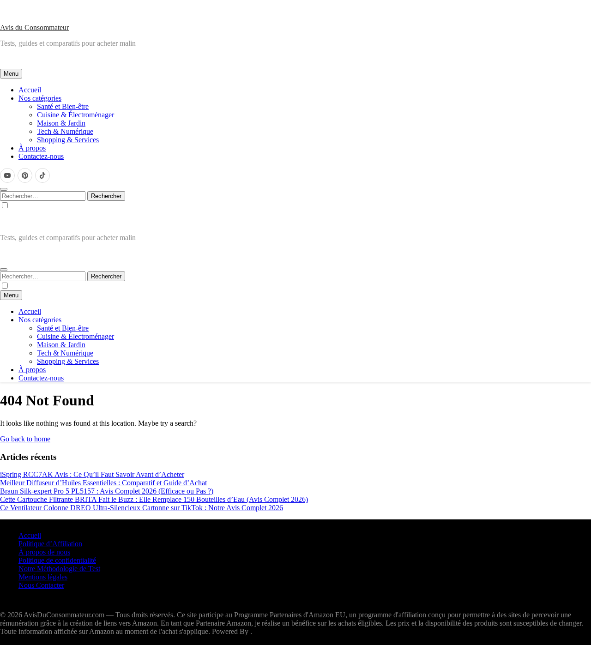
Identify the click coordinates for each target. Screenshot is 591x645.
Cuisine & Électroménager (75, 115)
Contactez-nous (41, 156)
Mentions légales (42, 577)
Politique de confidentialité (57, 560)
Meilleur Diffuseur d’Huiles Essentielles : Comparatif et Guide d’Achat (103, 483)
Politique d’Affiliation (50, 544)
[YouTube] (7, 175)
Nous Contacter (41, 585)
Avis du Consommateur (34, 27)
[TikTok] (42, 175)
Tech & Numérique (65, 131)
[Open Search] (3, 189)
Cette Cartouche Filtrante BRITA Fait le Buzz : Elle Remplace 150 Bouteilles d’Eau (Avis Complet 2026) (154, 499)
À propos (32, 148)
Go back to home (25, 439)
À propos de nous (44, 552)
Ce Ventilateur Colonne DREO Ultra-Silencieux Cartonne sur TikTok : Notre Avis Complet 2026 (141, 508)
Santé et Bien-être (63, 106)
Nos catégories (39, 98)
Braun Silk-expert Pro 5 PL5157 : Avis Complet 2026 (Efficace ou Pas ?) (106, 491)
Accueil (29, 90)
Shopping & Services (68, 140)
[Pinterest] (25, 175)
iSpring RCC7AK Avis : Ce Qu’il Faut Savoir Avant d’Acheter (92, 474)
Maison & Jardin (61, 123)
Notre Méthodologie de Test (59, 569)
